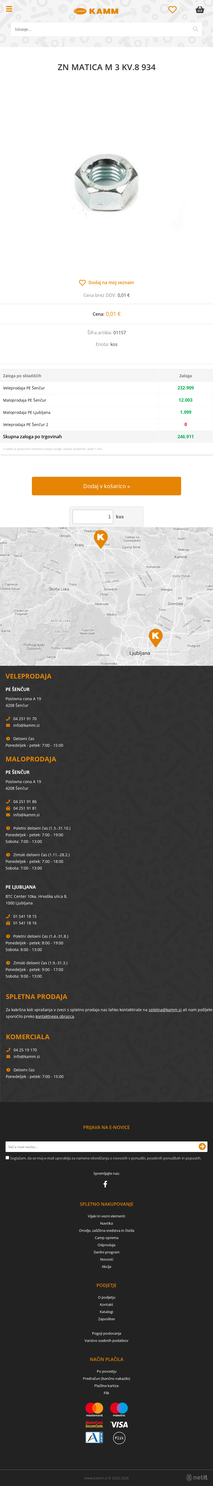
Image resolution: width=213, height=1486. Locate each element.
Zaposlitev (106, 1318)
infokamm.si (26, 725)
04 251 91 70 (25, 718)
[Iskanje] (195, 29)
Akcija (106, 1266)
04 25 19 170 (25, 1049)
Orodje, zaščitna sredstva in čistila (106, 1230)
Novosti (106, 1259)
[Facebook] (106, 1185)
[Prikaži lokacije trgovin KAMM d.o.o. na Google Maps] (106, 596)
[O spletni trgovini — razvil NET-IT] (196, 1477)
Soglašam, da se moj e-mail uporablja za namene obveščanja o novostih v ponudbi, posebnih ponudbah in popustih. (105, 1158)
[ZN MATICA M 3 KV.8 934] (106, 181)
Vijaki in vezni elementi (106, 1216)
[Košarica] (201, 9)
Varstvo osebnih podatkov (106, 1340)
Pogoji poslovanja (106, 1333)
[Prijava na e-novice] (202, 1146)
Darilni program (107, 1252)
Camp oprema (106, 1237)
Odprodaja (106, 1244)
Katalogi (106, 1311)
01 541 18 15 (25, 916)
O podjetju (106, 1297)
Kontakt (106, 1304)
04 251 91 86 (25, 801)
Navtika (106, 1223)
